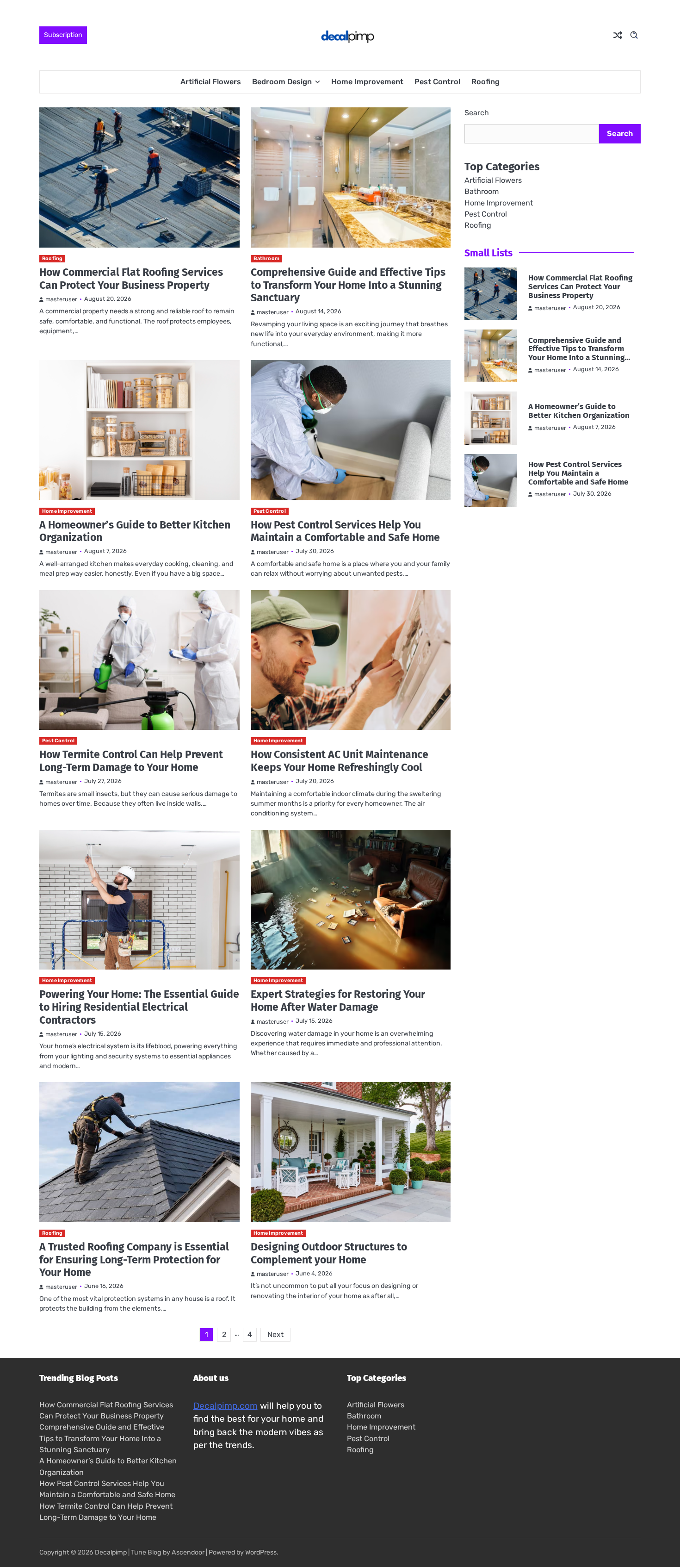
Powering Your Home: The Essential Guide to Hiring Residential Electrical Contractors (139, 1007)
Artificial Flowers (210, 81)
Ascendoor (188, 1552)
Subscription (63, 35)
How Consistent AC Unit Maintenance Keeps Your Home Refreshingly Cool (339, 761)
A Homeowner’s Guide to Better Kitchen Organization (134, 531)
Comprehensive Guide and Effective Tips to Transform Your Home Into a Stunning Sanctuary (348, 285)
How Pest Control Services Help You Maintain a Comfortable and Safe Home (345, 531)
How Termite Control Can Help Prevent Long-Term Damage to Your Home (131, 761)
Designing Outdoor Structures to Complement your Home (329, 1253)
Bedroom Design (282, 81)
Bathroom (266, 258)
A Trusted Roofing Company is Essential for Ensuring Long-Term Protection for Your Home (134, 1259)
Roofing (485, 81)
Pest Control (437, 81)
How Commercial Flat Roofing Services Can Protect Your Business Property (131, 279)
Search (476, 112)
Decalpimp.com (225, 1405)
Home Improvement (367, 81)
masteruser (61, 299)
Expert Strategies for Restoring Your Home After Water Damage (338, 1001)
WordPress (261, 1552)
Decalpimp (111, 1552)
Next (275, 1334)
